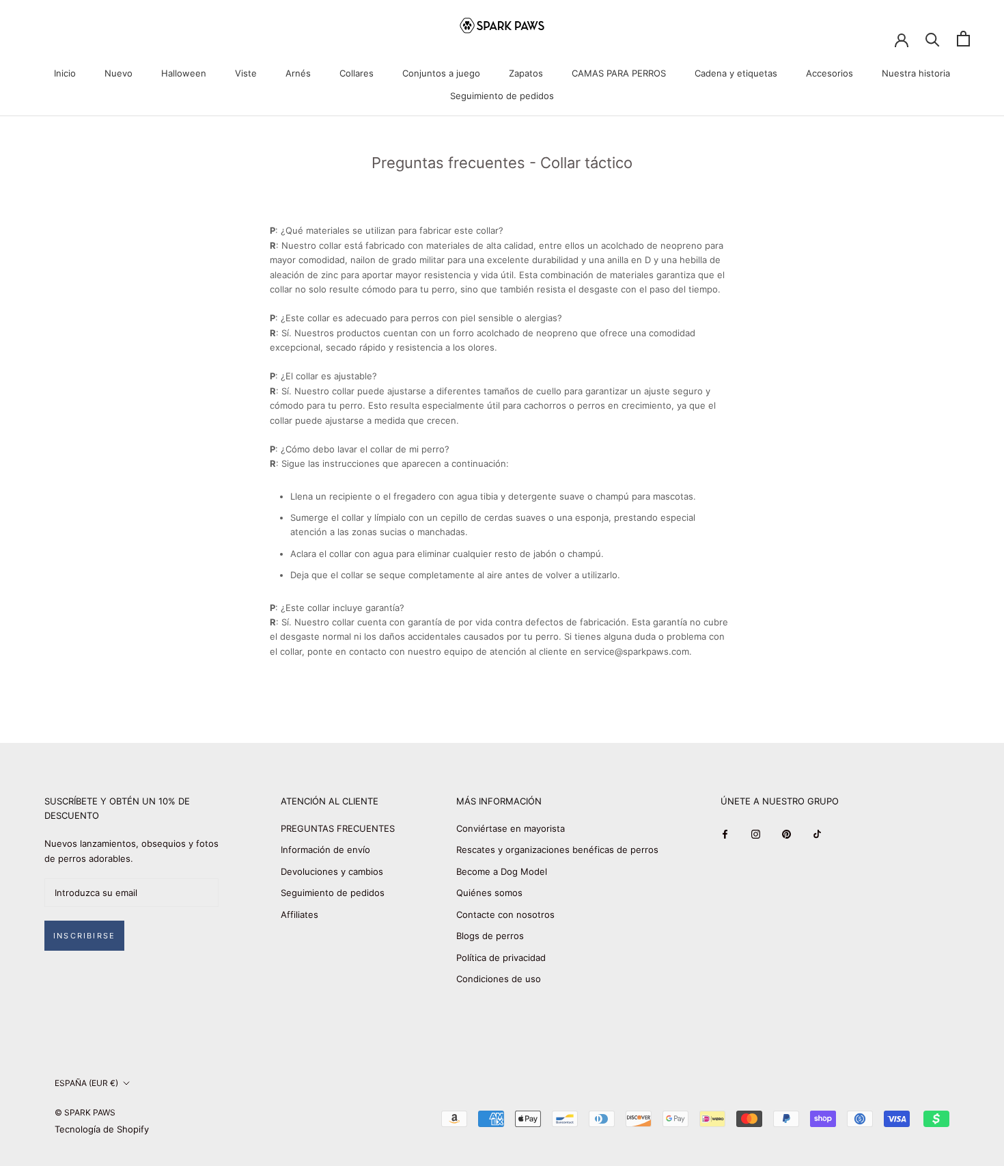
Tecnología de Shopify (102, 1129)
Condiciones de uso (498, 978)
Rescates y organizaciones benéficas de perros (557, 849)
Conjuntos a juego (441, 73)
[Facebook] (725, 833)
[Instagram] (755, 833)
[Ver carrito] (963, 38)
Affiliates (299, 914)
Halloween (183, 73)
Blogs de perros (490, 935)
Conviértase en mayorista (510, 828)
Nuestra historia (916, 73)
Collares (356, 73)
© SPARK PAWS (85, 1112)
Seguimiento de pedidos (502, 95)
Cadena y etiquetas (736, 73)
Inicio (65, 73)
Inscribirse (84, 935)
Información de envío (325, 849)
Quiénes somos (489, 892)
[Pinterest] (786, 833)
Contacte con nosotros (505, 914)
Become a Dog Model (501, 871)
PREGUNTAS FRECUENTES (338, 828)
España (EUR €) (86, 1083)
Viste (246, 73)
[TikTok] (817, 833)
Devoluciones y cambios (332, 871)
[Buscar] (932, 38)
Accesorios (829, 73)
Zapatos (526, 73)
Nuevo (118, 73)
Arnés (298, 73)
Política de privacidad (501, 957)
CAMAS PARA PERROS (619, 73)
